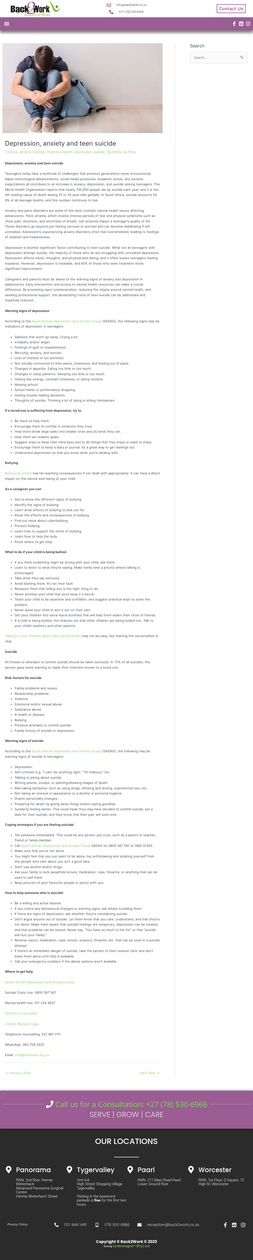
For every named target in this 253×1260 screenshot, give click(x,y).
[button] (6, 24)
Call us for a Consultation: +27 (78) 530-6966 (130, 1104)
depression (83, 152)
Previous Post (18, 1073)
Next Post (150, 1073)
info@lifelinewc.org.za (32, 1055)
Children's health (59, 152)
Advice (12, 152)
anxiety (25, 152)
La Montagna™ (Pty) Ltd (131, 1246)
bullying (38, 152)
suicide (99, 152)
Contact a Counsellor (21, 1013)
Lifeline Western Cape (22, 1024)
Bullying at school (18, 473)
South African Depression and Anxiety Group (66, 321)
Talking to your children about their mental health (43, 636)
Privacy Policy (17, 1224)
